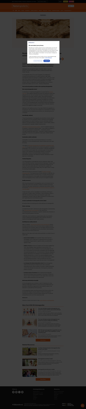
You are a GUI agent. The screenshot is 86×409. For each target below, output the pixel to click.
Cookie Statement (48, 57)
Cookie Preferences (38, 60)
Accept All (47, 60)
